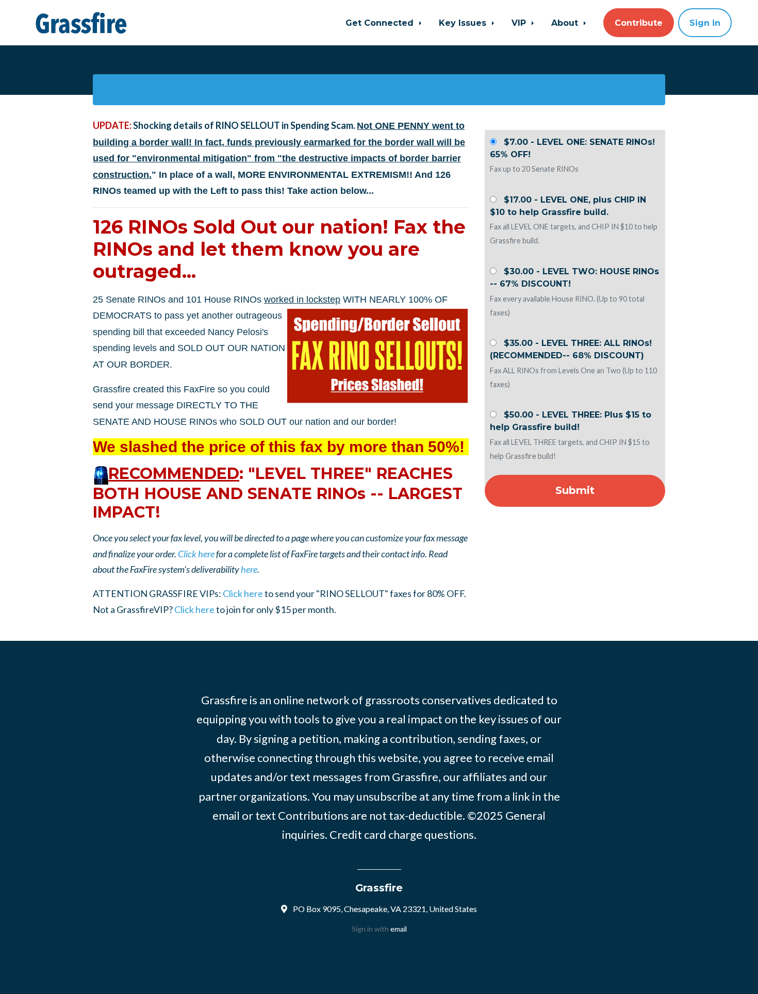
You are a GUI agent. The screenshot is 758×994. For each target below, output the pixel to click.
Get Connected (380, 23)
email (398, 928)
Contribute (639, 23)
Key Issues (464, 23)
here (249, 569)
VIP (520, 23)
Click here (196, 553)
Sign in (704, 23)
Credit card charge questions (401, 834)
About (566, 23)
